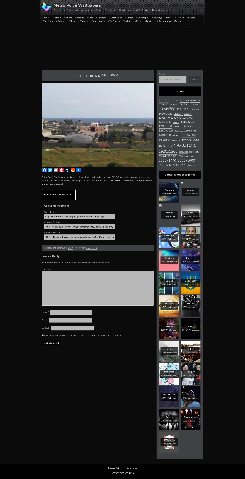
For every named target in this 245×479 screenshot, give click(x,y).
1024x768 (91, 247)
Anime (69, 17)
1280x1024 (166, 130)
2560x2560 (190, 165)
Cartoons (101, 17)
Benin (70, 247)
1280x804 (177, 127)
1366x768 (190, 130)
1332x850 (179, 131)
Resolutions (165, 21)
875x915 (163, 104)
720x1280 (184, 100)
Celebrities (116, 17)
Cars (90, 17)
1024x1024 (183, 109)
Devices (150, 21)
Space (73, 21)
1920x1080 (185, 145)
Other (178, 21)
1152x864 (188, 114)
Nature (191, 17)
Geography (143, 17)
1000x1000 (193, 104)
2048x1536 (177, 156)
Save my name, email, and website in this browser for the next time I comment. (82, 335)
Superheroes (98, 21)
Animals (57, 17)
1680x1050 (166, 146)
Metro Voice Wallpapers (77, 5)
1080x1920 (165, 113)
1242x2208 (165, 122)
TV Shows (114, 21)
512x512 (164, 100)
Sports (84, 21)
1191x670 (164, 117)
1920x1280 (183, 152)
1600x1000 (164, 140)
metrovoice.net (120, 473)
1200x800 (188, 117)
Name (45, 312)
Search (162, 74)
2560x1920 (179, 165)
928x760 (183, 104)
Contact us (132, 468)
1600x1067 (175, 140)
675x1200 (174, 101)
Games (129, 17)
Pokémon (48, 21)
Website (46, 328)
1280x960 (188, 126)
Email (45, 320)
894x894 (174, 104)
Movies (180, 17)
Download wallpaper (58, 194)
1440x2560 (176, 135)
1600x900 (189, 135)
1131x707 (178, 114)
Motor (169, 17)
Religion (62, 21)
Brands (80, 17)
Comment (47, 269)
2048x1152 (164, 156)
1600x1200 (190, 140)
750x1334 (195, 100)
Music (139, 21)
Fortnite (128, 21)
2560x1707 (165, 165)
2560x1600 (186, 160)
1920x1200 (168, 151)
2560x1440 (167, 160)
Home (45, 17)
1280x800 (165, 126)
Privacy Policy (114, 468)
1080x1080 (195, 110)
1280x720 (187, 122)
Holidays (157, 17)
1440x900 (165, 135)
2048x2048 (189, 156)
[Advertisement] (122, 47)
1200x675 (176, 117)
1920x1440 (194, 152)
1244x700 (176, 122)
